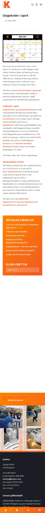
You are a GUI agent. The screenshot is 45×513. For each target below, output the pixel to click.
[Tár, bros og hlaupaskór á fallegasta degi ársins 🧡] (11, 417)
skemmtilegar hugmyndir (29, 90)
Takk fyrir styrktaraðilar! (17, 232)
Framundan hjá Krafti (15, 236)
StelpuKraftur (9, 110)
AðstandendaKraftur (27, 110)
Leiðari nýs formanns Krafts (18, 254)
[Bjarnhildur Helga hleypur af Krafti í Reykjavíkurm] (33, 439)
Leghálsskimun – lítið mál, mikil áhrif (22, 247)
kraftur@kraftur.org (12, 479)
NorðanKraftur (9, 119)
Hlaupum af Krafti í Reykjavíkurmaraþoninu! (17, 241)
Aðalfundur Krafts (11, 147)
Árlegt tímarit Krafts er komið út (20, 251)
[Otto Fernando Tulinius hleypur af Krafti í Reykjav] (11, 439)
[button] (41, 5)
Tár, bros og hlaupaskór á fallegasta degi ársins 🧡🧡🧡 (22, 226)
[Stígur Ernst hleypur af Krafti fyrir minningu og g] (33, 417)
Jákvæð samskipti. (23, 144)
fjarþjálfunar (8, 125)
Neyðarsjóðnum (15, 172)
